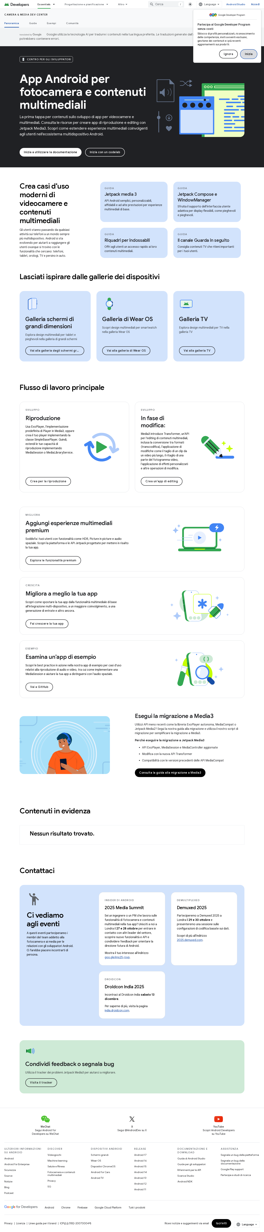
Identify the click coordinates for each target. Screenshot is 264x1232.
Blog (6, 1187)
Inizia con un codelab (105, 152)
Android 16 (140, 1160)
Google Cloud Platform (108, 1207)
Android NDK (184, 1181)
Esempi (51, 23)
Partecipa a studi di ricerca (236, 1175)
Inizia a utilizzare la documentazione (50, 152)
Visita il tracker (41, 1082)
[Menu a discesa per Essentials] (55, 4)
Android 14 (140, 1172)
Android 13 (140, 1178)
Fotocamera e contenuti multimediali (61, 1174)
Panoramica (11, 23)
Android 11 (140, 1189)
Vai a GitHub (39, 687)
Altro (121, 4)
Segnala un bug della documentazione (233, 1162)
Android (9, 1158)
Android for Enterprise (16, 1164)
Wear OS (96, 1160)
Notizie (8, 1181)
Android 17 (140, 1155)
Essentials (44, 4)
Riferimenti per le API (189, 1170)
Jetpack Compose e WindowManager (197, 197)
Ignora (228, 54)
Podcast (8, 1193)
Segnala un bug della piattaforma (240, 1155)
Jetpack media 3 (121, 194)
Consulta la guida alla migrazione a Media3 (170, 773)
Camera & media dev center (26, 14)
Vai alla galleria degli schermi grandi (56, 350)
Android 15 (140, 1166)
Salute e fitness (56, 1166)
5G (49, 1186)
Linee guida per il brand (42, 1223)
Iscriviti (221, 1223)
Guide (33, 23)
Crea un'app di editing (161, 481)
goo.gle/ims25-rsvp (117, 957)
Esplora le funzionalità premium (53, 560)
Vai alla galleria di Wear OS (126, 350)
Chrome (65, 1207)
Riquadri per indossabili (127, 240)
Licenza (20, 1223)
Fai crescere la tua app (47, 624)
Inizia (249, 54)
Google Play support (232, 1169)
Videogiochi (54, 1155)
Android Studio (235, 4)
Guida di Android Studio (191, 1158)
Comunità (72, 23)
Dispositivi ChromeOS (103, 1166)
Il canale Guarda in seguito (203, 240)
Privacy (52, 1180)
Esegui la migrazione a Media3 (174, 716)
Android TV (97, 1178)
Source (8, 1175)
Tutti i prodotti (137, 1207)
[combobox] (166, 4)
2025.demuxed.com (190, 940)
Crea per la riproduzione (48, 481)
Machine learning (57, 1160)
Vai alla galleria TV (197, 350)
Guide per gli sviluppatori (191, 1164)
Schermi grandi (99, 1155)
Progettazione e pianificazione (84, 4)
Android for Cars (100, 1172)
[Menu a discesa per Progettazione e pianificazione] (109, 4)
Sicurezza (10, 1170)
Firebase (82, 1207)
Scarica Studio (185, 1175)
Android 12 (140, 1183)
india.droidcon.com (117, 1010)
